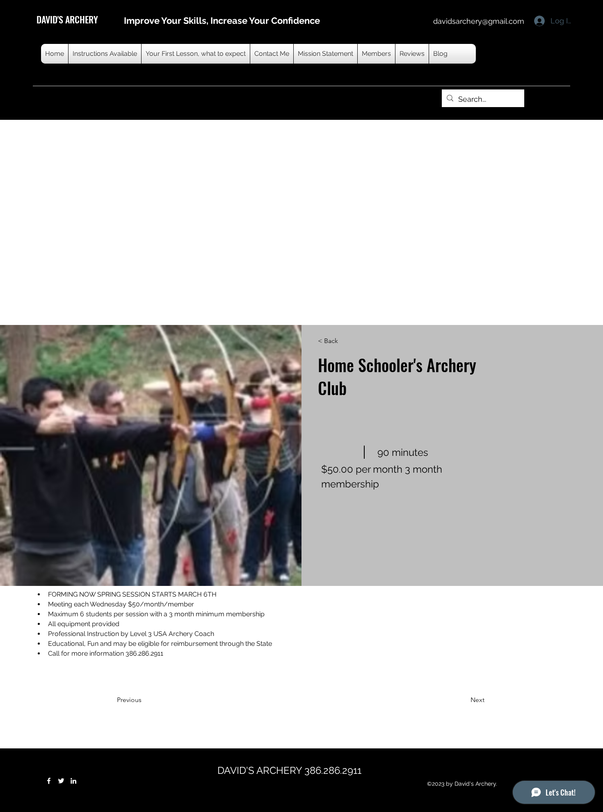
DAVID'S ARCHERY (67, 19)
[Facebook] (49, 781)
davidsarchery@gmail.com (478, 21)
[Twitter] (61, 781)
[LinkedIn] (73, 781)
